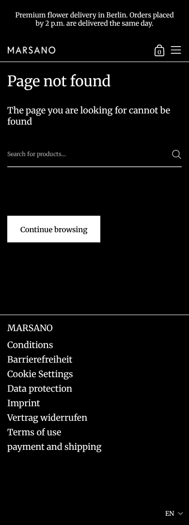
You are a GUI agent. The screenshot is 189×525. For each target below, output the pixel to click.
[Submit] (177, 154)
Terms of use (34, 432)
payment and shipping (54, 446)
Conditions (30, 344)
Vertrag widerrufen (47, 417)
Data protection (39, 388)
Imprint (23, 403)
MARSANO (30, 328)
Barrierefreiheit (39, 359)
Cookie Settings (40, 374)
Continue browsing (53, 230)
